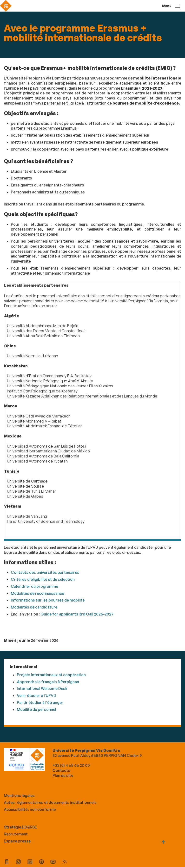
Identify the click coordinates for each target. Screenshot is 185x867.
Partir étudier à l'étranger (40, 702)
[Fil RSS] (64, 862)
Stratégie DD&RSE (20, 827)
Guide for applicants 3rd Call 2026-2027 (76, 614)
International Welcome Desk (42, 688)
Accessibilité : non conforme (30, 809)
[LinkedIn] (30, 862)
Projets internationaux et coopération (51, 674)
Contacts (61, 770)
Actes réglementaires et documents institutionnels (50, 802)
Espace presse (17, 841)
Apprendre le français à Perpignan (48, 681)
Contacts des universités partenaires (45, 572)
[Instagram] (18, 862)
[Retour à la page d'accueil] (6, 6)
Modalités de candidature (34, 607)
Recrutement (16, 834)
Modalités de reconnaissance (37, 593)
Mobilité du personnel (36, 709)
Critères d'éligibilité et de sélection (43, 579)
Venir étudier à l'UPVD (36, 695)
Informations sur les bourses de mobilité (48, 600)
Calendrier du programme (34, 586)
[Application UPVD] (7, 862)
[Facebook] (41, 862)
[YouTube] (53, 862)
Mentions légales (19, 795)
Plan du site (63, 775)
